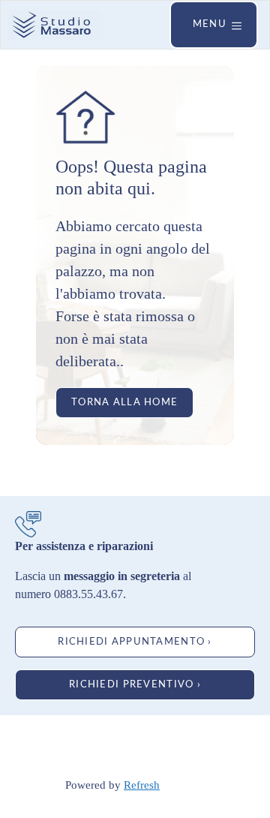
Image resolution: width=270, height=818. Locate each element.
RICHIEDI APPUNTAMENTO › (135, 641)
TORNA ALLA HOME (124, 402)
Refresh (142, 785)
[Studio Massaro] (54, 24)
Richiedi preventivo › (135, 684)
